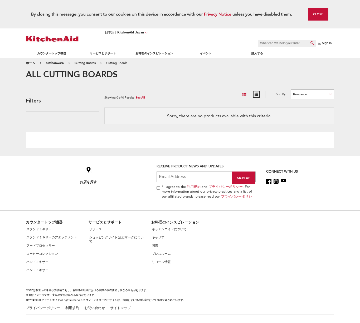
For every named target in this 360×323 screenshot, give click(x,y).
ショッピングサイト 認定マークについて (116, 239)
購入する (257, 53)
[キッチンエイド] (52, 39)
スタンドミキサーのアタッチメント (51, 237)
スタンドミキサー (39, 229)
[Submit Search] (312, 43)
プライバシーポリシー (225, 186)
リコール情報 (161, 262)
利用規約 (194, 186)
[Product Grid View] (244, 94)
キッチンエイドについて (169, 229)
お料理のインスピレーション (154, 53)
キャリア (158, 237)
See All (140, 98)
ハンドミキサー (37, 262)
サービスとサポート (103, 53)
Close (318, 14)
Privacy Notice (217, 14)
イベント (206, 53)
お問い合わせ (94, 308)
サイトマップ (120, 308)
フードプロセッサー (40, 245)
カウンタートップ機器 (51, 53)
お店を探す (88, 182)
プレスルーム (161, 254)
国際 (155, 245)
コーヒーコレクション (42, 254)
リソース (95, 229)
